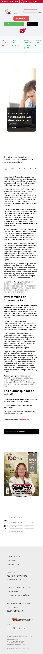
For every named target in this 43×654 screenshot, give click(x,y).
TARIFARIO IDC (12, 607)
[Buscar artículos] (30, 10)
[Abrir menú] (39, 11)
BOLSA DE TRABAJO (15, 611)
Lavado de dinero (15, 517)
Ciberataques (29, 527)
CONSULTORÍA (12, 591)
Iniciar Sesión (20, 18)
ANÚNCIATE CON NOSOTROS (18, 603)
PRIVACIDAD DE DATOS (15, 580)
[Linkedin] (24, 628)
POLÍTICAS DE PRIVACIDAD (17, 576)
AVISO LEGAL (12, 572)
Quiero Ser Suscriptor (14, 24)
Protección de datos (16, 527)
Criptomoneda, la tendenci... (15, 431)
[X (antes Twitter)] (19, 628)
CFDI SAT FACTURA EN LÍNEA (18, 595)
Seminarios (32, 24)
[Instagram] (14, 628)
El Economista (23, 420)
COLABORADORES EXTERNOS (18, 588)
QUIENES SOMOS (13, 556)
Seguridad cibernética (17, 531)
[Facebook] (9, 628)
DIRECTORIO (11, 560)
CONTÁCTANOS (13, 564)
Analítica (30, 522)
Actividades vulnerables (17, 522)
